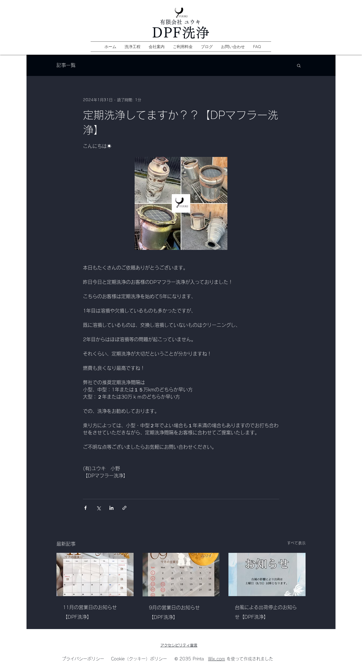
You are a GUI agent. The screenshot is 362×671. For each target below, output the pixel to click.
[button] (298, 65)
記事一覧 (66, 65)
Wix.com (216, 659)
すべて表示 (296, 543)
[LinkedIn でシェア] (111, 507)
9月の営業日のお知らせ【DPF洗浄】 (174, 612)
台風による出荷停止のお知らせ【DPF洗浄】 (266, 612)
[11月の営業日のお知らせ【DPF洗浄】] (95, 574)
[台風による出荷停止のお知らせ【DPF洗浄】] (267, 574)
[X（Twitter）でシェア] (98, 507)
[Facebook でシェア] (85, 507)
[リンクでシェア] (124, 507)
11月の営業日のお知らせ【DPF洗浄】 (90, 612)
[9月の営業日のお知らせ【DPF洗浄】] (181, 574)
